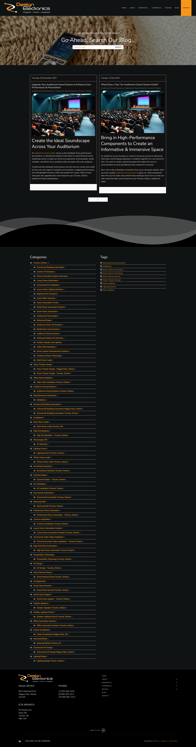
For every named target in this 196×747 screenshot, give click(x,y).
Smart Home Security (42, 585)
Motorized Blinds (40, 638)
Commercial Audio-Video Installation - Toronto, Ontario (59, 541)
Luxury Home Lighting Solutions (50, 289)
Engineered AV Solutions (47, 294)
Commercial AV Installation (48, 285)
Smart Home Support (42, 594)
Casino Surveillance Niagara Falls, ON (52, 634)
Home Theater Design (42, 364)
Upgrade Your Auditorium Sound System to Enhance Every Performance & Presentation (61, 86)
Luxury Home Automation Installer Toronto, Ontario (58, 532)
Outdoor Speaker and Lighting (49, 342)
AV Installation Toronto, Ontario (50, 488)
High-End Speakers (41, 431)
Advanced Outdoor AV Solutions (50, 338)
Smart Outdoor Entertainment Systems (53, 351)
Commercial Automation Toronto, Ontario (54, 497)
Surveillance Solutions (42, 466)
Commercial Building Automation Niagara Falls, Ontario (59, 409)
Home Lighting (109, 283)
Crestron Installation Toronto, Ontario (52, 523)
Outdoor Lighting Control (43, 612)
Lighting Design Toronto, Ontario (50, 661)
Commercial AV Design (42, 647)
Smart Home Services (111, 276)
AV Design (37, 563)
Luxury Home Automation (47, 280)
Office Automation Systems (44, 621)
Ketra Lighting (108, 290)
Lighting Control (40, 448)
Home (124, 8)
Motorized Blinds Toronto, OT (49, 643)
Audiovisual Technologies (47, 316)
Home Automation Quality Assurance (52, 276)
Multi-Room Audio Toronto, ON (50, 426)
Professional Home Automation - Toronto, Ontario (57, 515)
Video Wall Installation (46, 347)
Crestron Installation (41, 519)
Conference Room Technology (49, 355)
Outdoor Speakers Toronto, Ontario (51, 608)
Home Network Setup (42, 572)
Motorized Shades (44, 320)
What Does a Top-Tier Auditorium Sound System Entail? (129, 84)
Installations (38, 417)
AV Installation (39, 484)
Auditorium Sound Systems (43, 91)
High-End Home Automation (45, 546)
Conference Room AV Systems (49, 324)
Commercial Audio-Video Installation (48, 537)
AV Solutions (42, 444)
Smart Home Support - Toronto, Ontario (53, 599)
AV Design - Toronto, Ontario (49, 568)
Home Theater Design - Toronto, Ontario (53, 373)
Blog (177, 8)
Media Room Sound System (48, 329)
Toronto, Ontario (40, 263)
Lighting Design (39, 656)
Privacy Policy (173, 741)
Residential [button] (143, 8)
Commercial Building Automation (50, 267)
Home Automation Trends (47, 302)
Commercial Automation (43, 493)
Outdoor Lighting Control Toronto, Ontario (54, 616)
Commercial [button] (157, 8)
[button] (103, 730)
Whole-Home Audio (41, 457)
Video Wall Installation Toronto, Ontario (53, 382)
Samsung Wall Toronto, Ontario (50, 506)
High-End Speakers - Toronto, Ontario (52, 435)
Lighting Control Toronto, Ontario (50, 453)
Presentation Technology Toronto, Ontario (54, 559)
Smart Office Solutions (46, 298)
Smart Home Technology (113, 273)
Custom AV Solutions (45, 271)
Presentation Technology (43, 554)
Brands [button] (168, 8)
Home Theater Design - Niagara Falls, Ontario (55, 369)
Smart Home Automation (47, 311)
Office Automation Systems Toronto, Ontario (55, 625)
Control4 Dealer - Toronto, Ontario (51, 479)
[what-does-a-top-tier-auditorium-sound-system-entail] (132, 112)
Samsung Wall (39, 501)
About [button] (132, 8)
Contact (186, 8)
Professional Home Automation (46, 510)
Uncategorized (39, 581)
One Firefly (155, 741)
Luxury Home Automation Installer (47, 528)
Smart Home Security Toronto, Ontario (52, 590)
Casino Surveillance (41, 630)
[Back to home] (28, 8)
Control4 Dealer (40, 475)
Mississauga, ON (40, 439)
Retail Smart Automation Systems (51, 307)
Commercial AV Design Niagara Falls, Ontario (55, 652)
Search (118, 47)
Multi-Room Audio (44, 360)
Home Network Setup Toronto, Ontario (53, 577)
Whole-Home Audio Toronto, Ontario (52, 462)
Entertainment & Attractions (44, 395)
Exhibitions (41, 400)
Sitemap (163, 741)
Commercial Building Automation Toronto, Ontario (57, 413)
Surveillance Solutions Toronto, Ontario (53, 470)
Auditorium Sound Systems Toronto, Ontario (73, 91)
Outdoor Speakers (40, 603)
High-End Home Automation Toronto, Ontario (55, 550)
